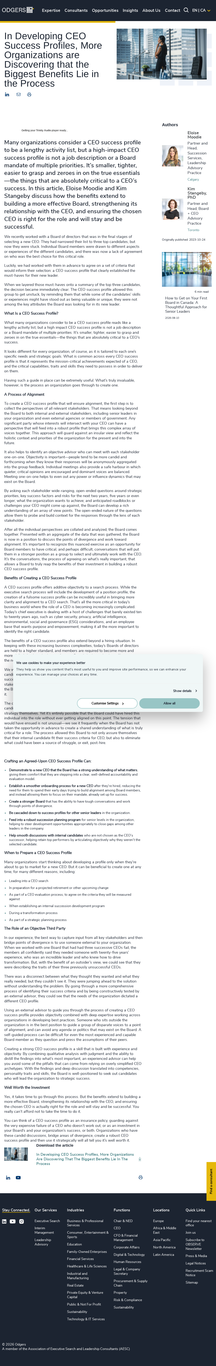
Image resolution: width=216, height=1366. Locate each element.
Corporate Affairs (127, 1247)
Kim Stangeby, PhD (197, 193)
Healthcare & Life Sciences (87, 1266)
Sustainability (77, 1312)
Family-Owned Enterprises (87, 1251)
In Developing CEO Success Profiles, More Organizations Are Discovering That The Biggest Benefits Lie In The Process (85, 1159)
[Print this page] (29, 95)
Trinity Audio (43, 130)
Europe (158, 1221)
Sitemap (192, 1282)
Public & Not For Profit (84, 1304)
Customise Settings (105, 703)
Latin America (163, 1254)
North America (164, 1247)
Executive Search (47, 1221)
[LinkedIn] (7, 95)
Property (120, 1292)
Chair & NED (123, 1221)
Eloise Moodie (195, 135)
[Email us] (18, 1178)
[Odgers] (18, 10)
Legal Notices (196, 1263)
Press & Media (196, 1256)
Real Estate (75, 1285)
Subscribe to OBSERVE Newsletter (195, 1244)
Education (74, 1244)
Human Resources (127, 1262)
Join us (191, 1232)
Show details (182, 690)
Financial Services (80, 1259)
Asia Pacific (162, 1240)
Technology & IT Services (86, 1319)
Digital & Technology (129, 1254)
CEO (117, 1228)
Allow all (169, 703)
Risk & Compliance (128, 1300)
